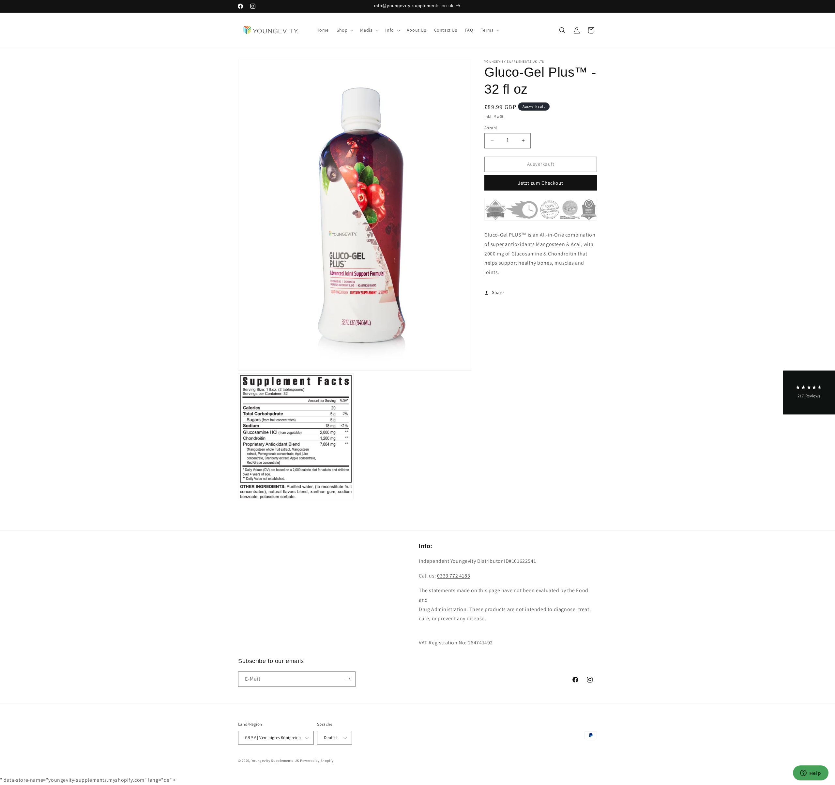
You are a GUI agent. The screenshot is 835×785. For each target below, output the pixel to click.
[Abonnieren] (348, 679)
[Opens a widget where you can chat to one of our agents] (810, 773)
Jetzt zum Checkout (540, 183)
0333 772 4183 (453, 575)
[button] (344, 30)
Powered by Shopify (317, 760)
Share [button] (498, 292)
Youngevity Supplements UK (275, 760)
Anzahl (490, 128)
